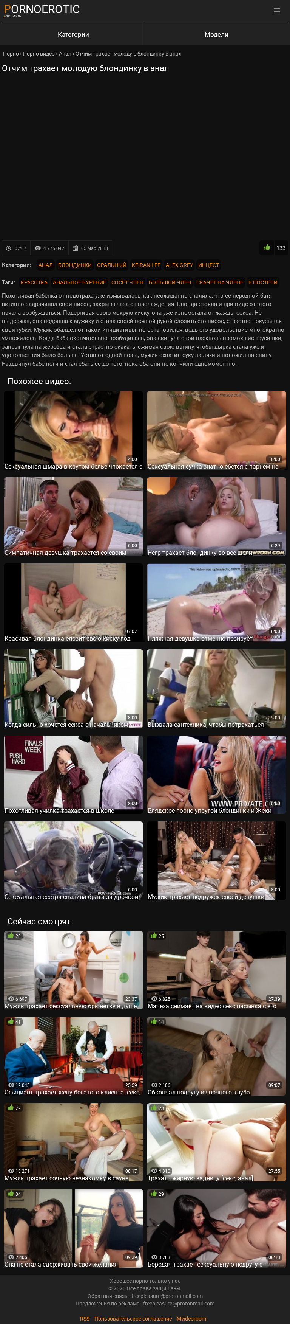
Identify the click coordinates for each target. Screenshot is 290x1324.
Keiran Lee (146, 265)
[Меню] (276, 11)
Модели (216, 34)
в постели (263, 282)
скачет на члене (219, 282)
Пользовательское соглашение (133, 1318)
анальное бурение (79, 282)
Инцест (208, 265)
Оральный (111, 265)
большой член (170, 282)
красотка (34, 282)
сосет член (127, 282)
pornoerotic (42, 9)
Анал (46, 265)
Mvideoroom (191, 1318)
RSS (84, 1318)
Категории (73, 34)
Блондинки (75, 265)
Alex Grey (179, 265)
